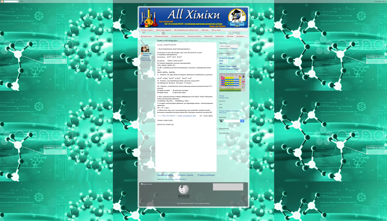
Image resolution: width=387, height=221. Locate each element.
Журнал (222, 66)
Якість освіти (216, 30)
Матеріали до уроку (161, 36)
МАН (221, 61)
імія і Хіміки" (232, 66)
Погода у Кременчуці (226, 111)
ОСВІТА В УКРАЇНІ (226, 58)
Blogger (207, 203)
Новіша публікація (165, 175)
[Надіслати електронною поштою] (204, 116)
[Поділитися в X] (208, 116)
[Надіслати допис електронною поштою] (200, 115)
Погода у (224, 98)
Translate (234, 48)
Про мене (230, 36)
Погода (221, 96)
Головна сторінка (147, 30)
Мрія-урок (205, 30)
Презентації (208, 36)
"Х (226, 66)
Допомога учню (146, 36)
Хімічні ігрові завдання (163, 30)
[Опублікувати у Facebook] (210, 116)
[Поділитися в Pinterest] (212, 116)
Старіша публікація (206, 175)
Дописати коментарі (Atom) (177, 179)
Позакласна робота (194, 36)
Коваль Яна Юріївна (147, 54)
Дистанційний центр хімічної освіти (186, 30)
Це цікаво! (239, 36)
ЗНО (220, 63)
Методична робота (177, 36)
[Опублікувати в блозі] (206, 116)
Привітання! (219, 36)
